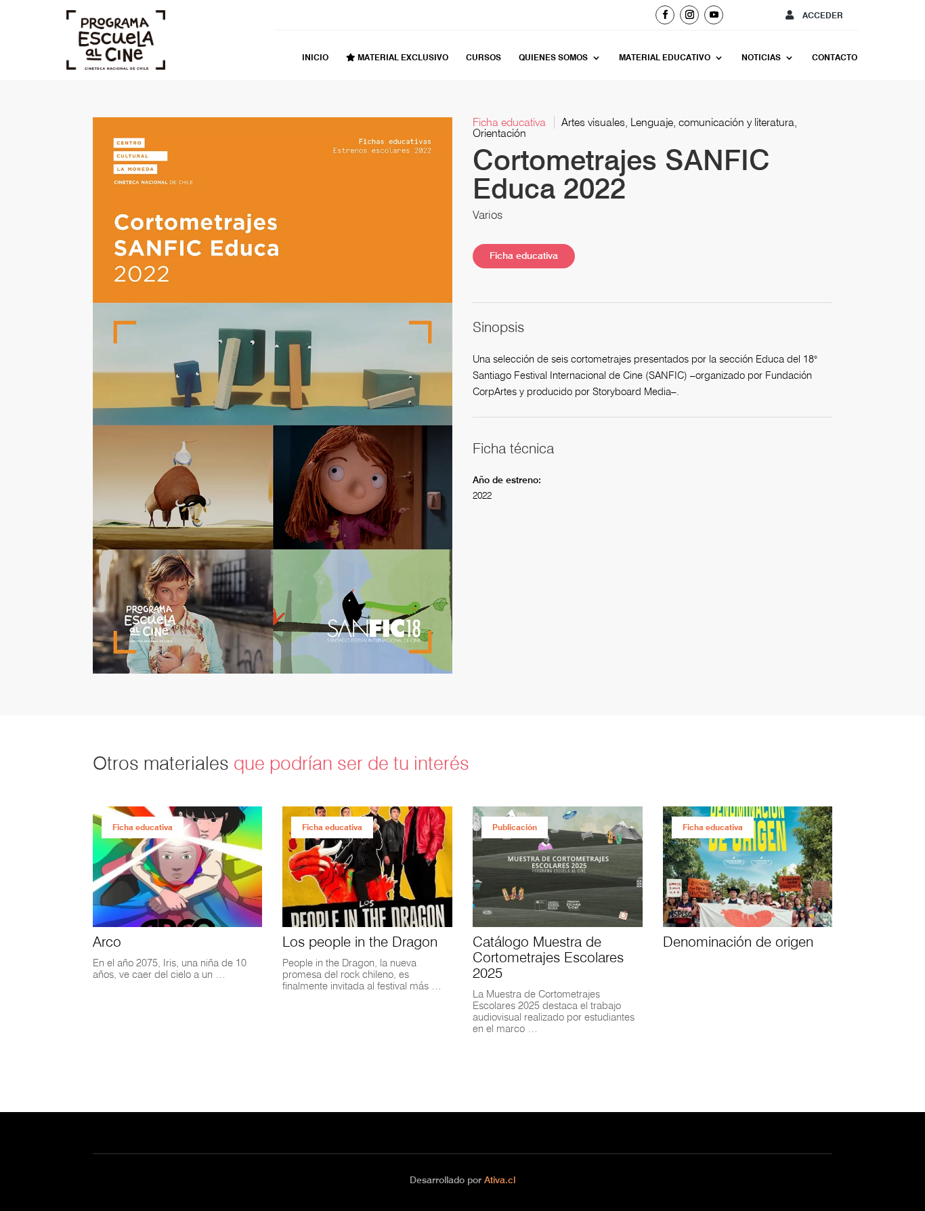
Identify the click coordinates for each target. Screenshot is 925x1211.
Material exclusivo (402, 57)
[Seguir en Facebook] (664, 14)
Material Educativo (664, 57)
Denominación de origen (738, 941)
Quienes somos (553, 57)
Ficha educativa (524, 255)
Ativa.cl (499, 1179)
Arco (107, 941)
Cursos (483, 57)
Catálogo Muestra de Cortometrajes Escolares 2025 (548, 957)
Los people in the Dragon (359, 941)
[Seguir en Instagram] (689, 14)
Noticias (761, 57)
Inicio (315, 57)
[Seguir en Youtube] (713, 14)
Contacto (834, 57)
